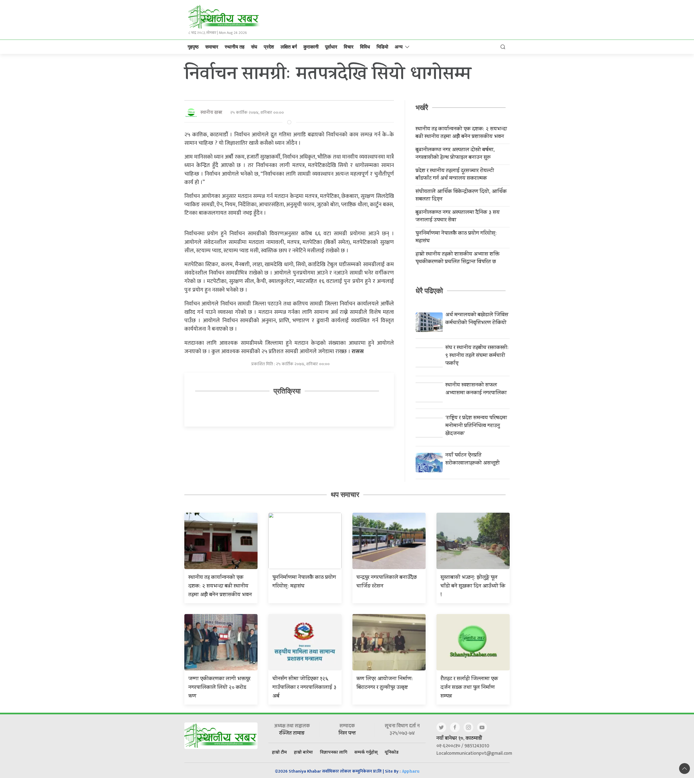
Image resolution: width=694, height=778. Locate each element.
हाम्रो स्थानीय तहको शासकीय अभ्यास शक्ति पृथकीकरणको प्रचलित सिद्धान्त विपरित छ (457, 258)
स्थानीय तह (235, 47)
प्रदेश (269, 47)
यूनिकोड (392, 752)
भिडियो (382, 47)
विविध (365, 47)
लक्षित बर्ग (289, 47)
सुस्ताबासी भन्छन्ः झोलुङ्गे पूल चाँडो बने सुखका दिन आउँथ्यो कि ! (473, 586)
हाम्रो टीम (279, 752)
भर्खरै (422, 108)
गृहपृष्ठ (193, 47)
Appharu (410, 772)
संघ (254, 47)
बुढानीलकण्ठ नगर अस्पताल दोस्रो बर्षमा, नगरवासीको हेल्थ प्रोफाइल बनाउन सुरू (455, 154)
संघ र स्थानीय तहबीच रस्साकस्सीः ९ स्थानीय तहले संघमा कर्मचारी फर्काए (477, 356)
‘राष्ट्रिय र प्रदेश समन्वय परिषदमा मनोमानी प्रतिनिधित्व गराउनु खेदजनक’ (476, 426)
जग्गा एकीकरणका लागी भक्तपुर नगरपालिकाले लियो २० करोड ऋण (219, 688)
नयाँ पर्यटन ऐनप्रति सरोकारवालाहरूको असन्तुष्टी (472, 459)
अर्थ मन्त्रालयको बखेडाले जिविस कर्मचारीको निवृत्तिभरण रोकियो (476, 319)
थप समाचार (345, 494)
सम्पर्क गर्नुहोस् (366, 752)
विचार (349, 47)
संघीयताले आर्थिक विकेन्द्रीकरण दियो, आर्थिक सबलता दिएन (461, 196)
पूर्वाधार (331, 47)
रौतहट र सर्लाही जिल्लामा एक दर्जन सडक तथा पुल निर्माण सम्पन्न (469, 688)
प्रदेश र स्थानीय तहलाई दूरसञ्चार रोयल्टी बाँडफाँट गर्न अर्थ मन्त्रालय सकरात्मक (455, 175)
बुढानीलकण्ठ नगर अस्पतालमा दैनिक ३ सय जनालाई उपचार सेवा (458, 216)
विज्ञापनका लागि (333, 752)
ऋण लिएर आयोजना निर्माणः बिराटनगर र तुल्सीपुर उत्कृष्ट (384, 683)
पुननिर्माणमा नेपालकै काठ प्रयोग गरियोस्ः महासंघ (456, 237)
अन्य (399, 47)
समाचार (211, 47)
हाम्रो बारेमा (303, 752)
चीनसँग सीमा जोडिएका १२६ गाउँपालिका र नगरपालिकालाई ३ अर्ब (304, 688)
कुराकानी (311, 47)
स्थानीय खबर (211, 113)
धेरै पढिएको (429, 291)
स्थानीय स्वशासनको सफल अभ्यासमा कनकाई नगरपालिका (476, 389)
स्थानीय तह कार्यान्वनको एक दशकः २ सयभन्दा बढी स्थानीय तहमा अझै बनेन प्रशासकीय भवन (461, 133)
